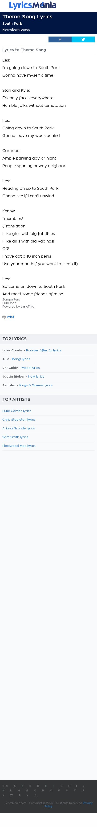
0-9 (5, 786)
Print (10, 317)
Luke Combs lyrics (16, 411)
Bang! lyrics (21, 359)
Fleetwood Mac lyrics (19, 446)
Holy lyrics (36, 376)
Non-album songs (16, 29)
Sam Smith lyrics (15, 437)
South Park (12, 23)
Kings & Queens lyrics (36, 385)
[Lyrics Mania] (48, 5)
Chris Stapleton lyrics (19, 419)
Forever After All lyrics (43, 350)
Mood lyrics (31, 368)
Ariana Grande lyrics (18, 428)
